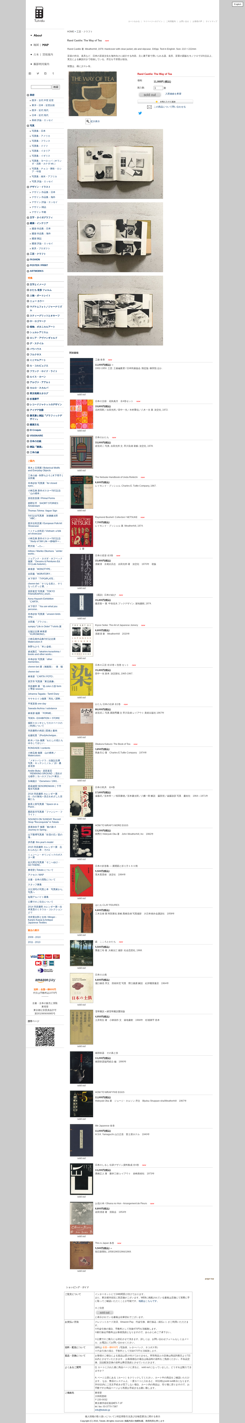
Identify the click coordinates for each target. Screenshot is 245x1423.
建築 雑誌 (37, 238)
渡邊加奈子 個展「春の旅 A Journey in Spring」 (42, 828)
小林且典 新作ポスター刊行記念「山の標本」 (44, 492)
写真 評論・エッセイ (42, 181)
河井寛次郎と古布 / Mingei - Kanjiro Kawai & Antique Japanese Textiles (42, 920)
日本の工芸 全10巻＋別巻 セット (112, 665)
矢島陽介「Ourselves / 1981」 (43, 781)
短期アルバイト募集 (38, 897)
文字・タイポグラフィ (41, 217)
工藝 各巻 (100, 359)
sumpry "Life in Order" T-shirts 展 (44, 626)
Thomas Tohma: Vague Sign (42, 510)
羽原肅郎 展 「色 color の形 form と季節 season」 (44, 687)
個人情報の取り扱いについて (100, 1416)
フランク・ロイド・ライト (43, 371)
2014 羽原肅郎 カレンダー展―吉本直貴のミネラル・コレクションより (45, 909)
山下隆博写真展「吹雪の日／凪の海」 (45, 836)
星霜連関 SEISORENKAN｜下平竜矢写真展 (44, 787)
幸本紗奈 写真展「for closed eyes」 (42, 484)
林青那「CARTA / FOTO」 (41, 676)
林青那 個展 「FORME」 (40, 713)
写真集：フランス (41, 141)
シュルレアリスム (39, 332)
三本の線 (34, 452)
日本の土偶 (101, 974)
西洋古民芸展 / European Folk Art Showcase (45, 524)
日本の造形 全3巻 (104, 555)
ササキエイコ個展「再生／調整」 (45, 698)
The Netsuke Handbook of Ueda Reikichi (116, 477)
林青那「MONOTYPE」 (40, 569)
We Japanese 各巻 (105, 1125)
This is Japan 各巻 (105, 1243)
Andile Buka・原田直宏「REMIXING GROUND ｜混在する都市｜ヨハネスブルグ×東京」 (45, 773)
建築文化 (34, 424)
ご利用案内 (171, 21)
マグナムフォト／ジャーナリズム (46, 308)
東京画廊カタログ (39, 393)
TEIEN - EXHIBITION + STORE (44, 718)
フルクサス (35, 354)
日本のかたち (102, 437)
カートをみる (134, 21)
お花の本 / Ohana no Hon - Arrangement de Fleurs (121, 1203)
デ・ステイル (37, 343)
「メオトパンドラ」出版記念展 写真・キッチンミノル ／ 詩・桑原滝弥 (45, 763)
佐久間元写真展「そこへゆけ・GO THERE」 (44, 863)
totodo (28, 1)
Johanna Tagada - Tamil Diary (43, 694)
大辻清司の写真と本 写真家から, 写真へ (45, 890)
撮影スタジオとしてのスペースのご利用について (45, 724)
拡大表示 (95, 121)
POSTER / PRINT (39, 265)
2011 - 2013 (34, 942)
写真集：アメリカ (41, 136)
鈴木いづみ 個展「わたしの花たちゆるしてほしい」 (45, 741)
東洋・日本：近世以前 (43, 105)
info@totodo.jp (102, 1410)
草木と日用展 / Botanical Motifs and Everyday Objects (44, 469)
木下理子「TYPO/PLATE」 (42, 578)
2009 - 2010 (34, 937)
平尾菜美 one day (37, 703)
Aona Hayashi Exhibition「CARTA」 (41, 600)
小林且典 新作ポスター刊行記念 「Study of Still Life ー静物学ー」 (45, 539)
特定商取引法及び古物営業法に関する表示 (138, 1416)
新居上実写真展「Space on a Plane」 (43, 805)
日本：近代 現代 (40, 115)
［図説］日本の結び (105, 595)
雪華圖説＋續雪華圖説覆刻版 (110, 1011)
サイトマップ (211, 21)
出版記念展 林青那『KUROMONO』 (37, 633)
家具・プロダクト (41, 248)
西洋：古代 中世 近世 (43, 100)
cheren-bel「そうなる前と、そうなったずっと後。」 (45, 585)
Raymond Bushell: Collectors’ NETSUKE (116, 517)
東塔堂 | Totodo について (40, 870)
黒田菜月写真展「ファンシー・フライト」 (45, 813)
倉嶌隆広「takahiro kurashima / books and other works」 (44, 653)
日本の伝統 (35, 441)
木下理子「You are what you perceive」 (42, 607)
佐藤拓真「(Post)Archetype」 (43, 735)
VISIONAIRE (36, 435)
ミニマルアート (38, 360)
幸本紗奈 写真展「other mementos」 (40, 660)
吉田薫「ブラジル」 (38, 621)
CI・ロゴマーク (38, 321)
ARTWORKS (36, 271)
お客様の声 (197, 21)
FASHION (35, 259)
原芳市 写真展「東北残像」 (42, 681)
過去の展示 (33, 930)
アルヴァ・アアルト (40, 382)
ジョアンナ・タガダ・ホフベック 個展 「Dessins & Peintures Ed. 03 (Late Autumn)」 (45, 561)
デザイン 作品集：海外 (43, 197)
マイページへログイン (153, 21)
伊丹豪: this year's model (40, 842)
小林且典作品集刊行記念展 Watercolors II (42, 640)
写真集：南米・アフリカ (44, 176)
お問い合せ (184, 21)
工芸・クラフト (38, 253)
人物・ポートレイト (40, 295)
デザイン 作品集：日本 (43, 192)
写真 (32, 125)
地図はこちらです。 (149, 1301)
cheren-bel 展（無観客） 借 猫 (45, 666)
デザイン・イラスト (40, 186)
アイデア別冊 (37, 410)
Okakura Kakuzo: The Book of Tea (113, 744)
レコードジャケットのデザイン (46, 404)
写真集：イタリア (41, 150)
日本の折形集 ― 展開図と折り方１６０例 (116, 866)
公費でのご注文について (40, 901)
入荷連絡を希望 (173, 93)
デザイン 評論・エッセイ (45, 202)
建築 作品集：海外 (41, 233)
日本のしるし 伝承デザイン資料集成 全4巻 (117, 1165)
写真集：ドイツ (40, 146)
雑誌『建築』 (37, 446)
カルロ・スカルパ (39, 387)
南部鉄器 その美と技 (106, 1053)
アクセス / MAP (36, 874)
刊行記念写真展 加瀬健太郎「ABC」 (43, 517)
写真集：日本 (39, 131)
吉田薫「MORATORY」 (40, 574)
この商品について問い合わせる (170, 106)
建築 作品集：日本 (41, 228)
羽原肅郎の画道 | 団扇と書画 (42, 730)
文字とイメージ (38, 284)
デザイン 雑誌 (39, 207)
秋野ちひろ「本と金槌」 (40, 646)
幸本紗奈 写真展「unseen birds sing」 (44, 615)
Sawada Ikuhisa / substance (42, 708)
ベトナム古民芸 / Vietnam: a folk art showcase (44, 532)
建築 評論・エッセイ (42, 243)
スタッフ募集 (35, 884)
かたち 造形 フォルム (41, 290)
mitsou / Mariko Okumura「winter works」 (45, 552)
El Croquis (35, 430)
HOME (70, 31)
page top (209, 1279)
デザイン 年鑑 (39, 212)
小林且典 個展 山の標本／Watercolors (42, 754)
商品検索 (45, 83)
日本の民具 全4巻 (105, 787)
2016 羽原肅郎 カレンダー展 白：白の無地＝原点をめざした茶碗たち (45, 796)
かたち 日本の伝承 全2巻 (108, 704)
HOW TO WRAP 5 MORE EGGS (111, 825)
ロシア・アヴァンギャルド (43, 338)
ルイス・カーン (38, 376)
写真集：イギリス (41, 155)
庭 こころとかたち (105, 941)
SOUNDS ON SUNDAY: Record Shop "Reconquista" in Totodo (44, 820)
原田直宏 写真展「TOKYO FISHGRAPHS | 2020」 (41, 592)
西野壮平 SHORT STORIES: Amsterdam (43, 504)
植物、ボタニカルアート (42, 326)
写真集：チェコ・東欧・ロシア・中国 (47, 170)
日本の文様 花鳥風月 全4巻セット (114, 401)
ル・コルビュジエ (39, 365)
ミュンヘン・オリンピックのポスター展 (45, 856)
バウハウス (35, 349)
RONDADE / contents (39, 748)
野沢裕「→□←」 (36, 546)
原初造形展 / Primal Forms (41, 498)
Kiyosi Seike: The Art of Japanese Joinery (117, 625)
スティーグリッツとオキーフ (45, 315)
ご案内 (31, 461)
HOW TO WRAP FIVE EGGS (109, 1092)
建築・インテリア (39, 223)
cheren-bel (33, 671)
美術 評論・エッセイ (42, 120)
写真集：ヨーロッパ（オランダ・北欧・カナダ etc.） (47, 162)
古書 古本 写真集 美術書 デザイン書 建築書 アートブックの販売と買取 (127, 8)
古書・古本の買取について (42, 879)
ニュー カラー (37, 301)
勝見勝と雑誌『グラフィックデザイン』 (46, 417)
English (237, 4)
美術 (32, 95)
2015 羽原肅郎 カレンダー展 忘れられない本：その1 (45, 848)
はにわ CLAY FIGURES (107, 905)
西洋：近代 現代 (40, 110)
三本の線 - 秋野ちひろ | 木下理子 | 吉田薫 (45, 477)
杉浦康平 (34, 399)
